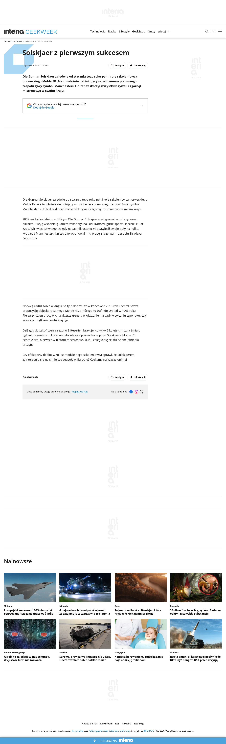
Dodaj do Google (59, 107)
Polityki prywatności (98, 730)
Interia (7, 41)
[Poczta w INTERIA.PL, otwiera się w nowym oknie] (213, 31)
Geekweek (18, 41)
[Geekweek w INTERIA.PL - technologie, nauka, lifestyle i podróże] (41, 31)
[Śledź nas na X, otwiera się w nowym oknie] (141, 391)
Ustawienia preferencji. (120, 731)
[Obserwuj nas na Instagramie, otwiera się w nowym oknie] (136, 391)
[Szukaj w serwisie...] (206, 31)
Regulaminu (78, 730)
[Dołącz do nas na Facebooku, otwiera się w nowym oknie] (131, 391)
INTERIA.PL (148, 730)
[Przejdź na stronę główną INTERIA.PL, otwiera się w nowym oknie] (14, 31)
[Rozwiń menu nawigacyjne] (220, 31)
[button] (98, 31)
